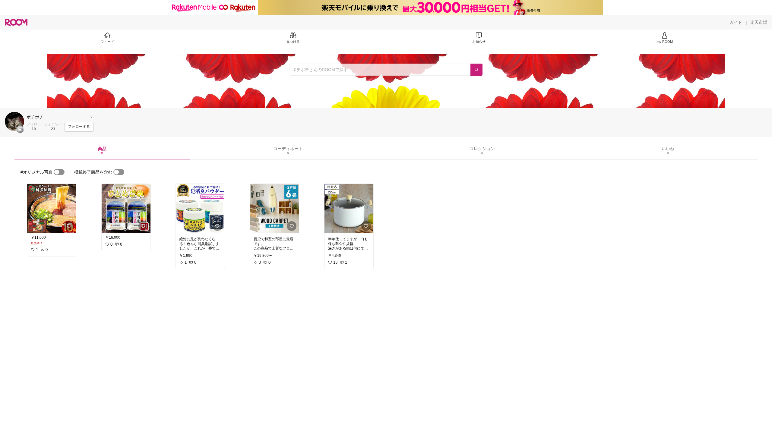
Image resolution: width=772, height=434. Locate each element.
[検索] (476, 70)
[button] (14, 121)
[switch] (59, 172)
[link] (51, 208)
